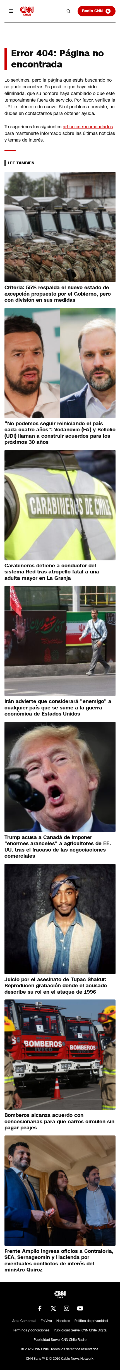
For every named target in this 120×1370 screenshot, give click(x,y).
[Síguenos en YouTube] (80, 1308)
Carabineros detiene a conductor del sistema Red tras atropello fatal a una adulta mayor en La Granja (51, 572)
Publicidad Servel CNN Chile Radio (60, 1340)
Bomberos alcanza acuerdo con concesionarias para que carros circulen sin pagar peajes (59, 1121)
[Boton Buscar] (68, 11)
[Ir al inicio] (26, 11)
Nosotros (63, 1321)
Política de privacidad (91, 1321)
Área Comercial (24, 1321)
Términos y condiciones (31, 1330)
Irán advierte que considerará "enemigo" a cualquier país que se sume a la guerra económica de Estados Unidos (57, 707)
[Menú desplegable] (11, 11)
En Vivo (46, 1321)
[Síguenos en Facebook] (39, 1308)
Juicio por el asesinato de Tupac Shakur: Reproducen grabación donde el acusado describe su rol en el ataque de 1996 (55, 986)
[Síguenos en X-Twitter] (53, 1308)
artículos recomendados (88, 127)
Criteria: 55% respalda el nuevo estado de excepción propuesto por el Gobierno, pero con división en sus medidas (57, 294)
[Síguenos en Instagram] (66, 1308)
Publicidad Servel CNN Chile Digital (80, 1330)
